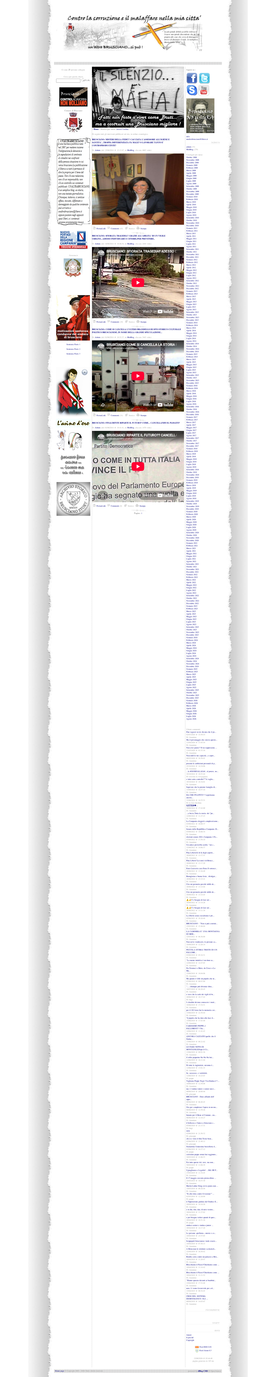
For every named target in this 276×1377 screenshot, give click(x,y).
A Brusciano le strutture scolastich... (201, 1248)
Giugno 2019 (191, 493)
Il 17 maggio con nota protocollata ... (201, 1178)
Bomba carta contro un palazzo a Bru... (202, 1256)
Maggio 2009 (191, 175)
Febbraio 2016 (192, 388)
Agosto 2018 (191, 467)
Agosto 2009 (191, 183)
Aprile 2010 (191, 204)
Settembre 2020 (192, 532)
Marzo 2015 (191, 359)
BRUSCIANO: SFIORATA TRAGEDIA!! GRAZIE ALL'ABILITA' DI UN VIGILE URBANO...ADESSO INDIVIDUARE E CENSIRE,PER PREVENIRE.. (128, 237)
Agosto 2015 (191, 372)
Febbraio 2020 (192, 514)
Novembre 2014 (192, 348)
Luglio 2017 (191, 432)
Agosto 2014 (191, 341)
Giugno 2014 (191, 335)
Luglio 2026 (191, 716)
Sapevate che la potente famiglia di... (201, 787)
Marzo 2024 (191, 642)
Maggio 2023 (191, 616)
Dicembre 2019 (192, 509)
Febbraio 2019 (192, 482)
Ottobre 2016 (191, 409)
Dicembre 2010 (192, 225)
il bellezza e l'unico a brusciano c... (200, 1123)
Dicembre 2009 (192, 194)
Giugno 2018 (191, 461)
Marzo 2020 (191, 516)
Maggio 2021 (191, 553)
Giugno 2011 (191, 241)
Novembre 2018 (192, 474)
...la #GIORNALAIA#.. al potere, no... (202, 771)
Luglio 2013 (191, 307)
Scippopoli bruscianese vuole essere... (201, 1241)
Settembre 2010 (192, 217)
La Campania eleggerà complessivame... (202, 821)
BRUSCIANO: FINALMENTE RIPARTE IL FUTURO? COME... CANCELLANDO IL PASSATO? (136, 422)
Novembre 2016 (192, 411)
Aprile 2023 (191, 613)
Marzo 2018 (191, 453)
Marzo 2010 (191, 202)
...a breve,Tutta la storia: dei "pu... (200, 813)
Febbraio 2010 (192, 199)
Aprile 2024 (191, 645)
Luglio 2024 (191, 653)
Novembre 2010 (192, 223)
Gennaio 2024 (191, 637)
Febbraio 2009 (192, 167)
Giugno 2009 (191, 178)
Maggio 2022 (191, 585)
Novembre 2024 (192, 663)
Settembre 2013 (192, 312)
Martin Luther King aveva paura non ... (202, 1186)
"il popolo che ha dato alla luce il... (200, 1018)
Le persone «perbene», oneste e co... (201, 1233)
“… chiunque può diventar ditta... (199, 986)
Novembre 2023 (192, 632)
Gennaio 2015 (191, 354)
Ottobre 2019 (191, 503)
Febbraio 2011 (192, 230)
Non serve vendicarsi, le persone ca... (201, 941)
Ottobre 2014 (191, 346)
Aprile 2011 (191, 236)
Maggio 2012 (191, 270)
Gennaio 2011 (191, 228)
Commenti (114, 228)
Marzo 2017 (191, 422)
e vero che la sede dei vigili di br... (200, 994)
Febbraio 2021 (192, 545)
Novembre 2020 (192, 537)
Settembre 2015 (192, 375)
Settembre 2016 (192, 406)
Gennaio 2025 (191, 669)
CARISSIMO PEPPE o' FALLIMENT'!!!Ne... (196, 1027)
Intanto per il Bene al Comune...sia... (201, 1115)
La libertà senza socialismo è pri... (200, 915)
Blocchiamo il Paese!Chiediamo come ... (202, 1264)
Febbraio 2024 (192, 640)
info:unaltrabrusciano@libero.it (197, 137)
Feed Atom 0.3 (205, 1350)
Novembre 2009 (192, 191)
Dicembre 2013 (192, 320)
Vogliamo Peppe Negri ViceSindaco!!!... (202, 1081)
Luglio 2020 (191, 527)
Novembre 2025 (192, 695)
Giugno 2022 (191, 587)
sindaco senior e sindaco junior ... (199, 1225)
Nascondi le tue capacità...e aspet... (200, 755)
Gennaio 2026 (191, 700)
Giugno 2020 (191, 524)
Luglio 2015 (191, 369)
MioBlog (130, 150)
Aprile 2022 (191, 582)
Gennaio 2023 (191, 606)
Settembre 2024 (192, 658)
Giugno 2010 (191, 209)
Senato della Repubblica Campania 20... (202, 829)
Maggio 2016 (191, 396)
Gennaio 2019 (191, 480)
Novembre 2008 (192, 160)
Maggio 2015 (191, 364)
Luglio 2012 (191, 275)
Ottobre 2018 (191, 472)
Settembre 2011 (192, 249)
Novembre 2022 (192, 600)
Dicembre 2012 (192, 288)
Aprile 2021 (191, 551)
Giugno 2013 (191, 304)
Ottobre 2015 (191, 377)
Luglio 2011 (191, 244)
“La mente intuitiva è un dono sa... (200, 960)
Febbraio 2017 (192, 419)
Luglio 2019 (191, 495)
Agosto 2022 (191, 593)
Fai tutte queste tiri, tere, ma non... (200, 1162)
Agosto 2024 (191, 655)
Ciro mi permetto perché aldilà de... (200, 884)
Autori (189, 1335)
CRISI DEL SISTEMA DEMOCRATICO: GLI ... (197, 1297)
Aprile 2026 (191, 708)
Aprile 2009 (191, 173)
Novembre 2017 (192, 443)
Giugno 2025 (191, 682)
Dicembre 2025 (192, 697)
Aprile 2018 (191, 456)
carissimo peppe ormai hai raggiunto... (201, 1154)
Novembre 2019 (192, 506)
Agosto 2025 (191, 687)
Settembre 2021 (192, 564)
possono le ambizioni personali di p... (201, 763)
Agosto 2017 (191, 435)
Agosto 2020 (191, 530)
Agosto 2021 (191, 561)
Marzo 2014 (191, 327)
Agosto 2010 (191, 215)
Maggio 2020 (191, 522)
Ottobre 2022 (191, 598)
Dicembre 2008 (192, 162)
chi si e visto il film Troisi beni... (199, 1138)
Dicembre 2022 (192, 603)
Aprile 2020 (191, 519)
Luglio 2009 (191, 181)
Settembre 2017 (192, 438)
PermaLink (101, 228)
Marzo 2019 (191, 485)
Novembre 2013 (192, 317)
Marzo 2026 (191, 705)
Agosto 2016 (191, 404)
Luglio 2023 (191, 621)
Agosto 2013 (191, 309)
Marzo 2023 (191, 611)
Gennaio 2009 (191, 165)
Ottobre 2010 (191, 220)
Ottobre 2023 (191, 629)
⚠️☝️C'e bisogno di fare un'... (198, 900)
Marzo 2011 (191, 233)
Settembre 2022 (192, 595)
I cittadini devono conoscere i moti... (201, 1002)
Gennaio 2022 (191, 574)
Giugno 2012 (191, 272)
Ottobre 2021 (191, 566)
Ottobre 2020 (191, 535)
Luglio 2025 (191, 684)
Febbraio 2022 (192, 577)
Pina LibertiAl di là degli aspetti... (200, 852)
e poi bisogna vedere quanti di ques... (201, 1217)
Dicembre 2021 (192, 572)
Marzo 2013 (191, 296)
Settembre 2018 (192, 469)
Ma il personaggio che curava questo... (201, 739)
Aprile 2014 (191, 330)
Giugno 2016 (191, 398)
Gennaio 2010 (191, 196)
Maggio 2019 (191, 490)
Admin (97, 150)
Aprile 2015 (191, 362)
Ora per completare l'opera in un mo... (201, 1107)
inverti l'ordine (122, 129)
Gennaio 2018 (191, 448)
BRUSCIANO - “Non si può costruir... (202, 923)
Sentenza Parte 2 (73, 349)
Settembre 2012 (192, 280)
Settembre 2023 (192, 627)
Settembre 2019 (192, 501)
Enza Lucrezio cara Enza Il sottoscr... (201, 868)
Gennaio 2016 (191, 385)
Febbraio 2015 (192, 356)
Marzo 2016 (191, 390)
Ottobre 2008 (191, 157)
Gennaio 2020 (191, 511)
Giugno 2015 (191, 367)
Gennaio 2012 (191, 259)
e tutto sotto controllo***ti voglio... (200, 779)
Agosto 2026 (191, 718)
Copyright (190, 1340)
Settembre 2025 (192, 690)
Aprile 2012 (191, 267)
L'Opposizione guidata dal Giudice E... (202, 1201)
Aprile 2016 (191, 393)
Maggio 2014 (191, 333)
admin (188, 146)
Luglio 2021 (191, 558)
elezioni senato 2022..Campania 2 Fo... (202, 837)
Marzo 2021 (191, 548)
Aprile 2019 (191, 488)
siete (188, 1130)
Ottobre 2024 (191, 661)
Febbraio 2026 (192, 703)
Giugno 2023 (191, 619)
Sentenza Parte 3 (73, 353)
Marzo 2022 (191, 579)
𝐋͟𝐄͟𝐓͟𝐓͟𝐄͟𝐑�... (192, 805)
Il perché (190, 1337)
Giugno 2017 (191, 430)
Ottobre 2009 (191, 188)
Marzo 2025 (191, 674)
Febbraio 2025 (192, 671)
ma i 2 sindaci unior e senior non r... (200, 1088)
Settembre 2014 (192, 343)
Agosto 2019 (191, 498)
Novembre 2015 (192, 380)
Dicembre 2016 (192, 414)
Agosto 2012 (191, 278)
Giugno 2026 (191, 713)
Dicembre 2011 (192, 257)
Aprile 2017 (191, 425)
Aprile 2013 (191, 299)
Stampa (143, 228)
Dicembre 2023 (192, 634)
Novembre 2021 (192, 569)
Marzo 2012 (191, 265)
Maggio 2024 (191, 648)
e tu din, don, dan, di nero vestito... (200, 1209)
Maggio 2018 (191, 459)
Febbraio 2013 (192, 293)
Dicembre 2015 (192, 383)
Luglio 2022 (191, 590)
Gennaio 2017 (191, 417)
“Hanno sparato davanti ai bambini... (201, 1280)
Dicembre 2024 (192, 666)
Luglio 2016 (191, 401)
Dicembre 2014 (192, 351)
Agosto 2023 (191, 624)
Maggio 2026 (191, 711)
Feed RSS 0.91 (205, 1347)
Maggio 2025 (191, 679)
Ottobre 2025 (191, 692)
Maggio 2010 (191, 207)
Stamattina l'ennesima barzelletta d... (201, 1146)
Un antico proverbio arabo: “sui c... (200, 844)
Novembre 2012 (192, 286)
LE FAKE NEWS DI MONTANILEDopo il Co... (197, 1048)
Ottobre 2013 (191, 314)
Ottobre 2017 (191, 440)
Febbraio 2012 (192, 262)
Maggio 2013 (191, 301)
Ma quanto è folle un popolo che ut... (201, 978)
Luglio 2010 (191, 212)
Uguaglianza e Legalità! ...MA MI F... (202, 1170)
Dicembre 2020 (192, 540)
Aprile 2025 (191, 676)
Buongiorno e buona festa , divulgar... (201, 876)
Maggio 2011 (191, 238)
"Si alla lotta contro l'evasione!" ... (200, 1193)
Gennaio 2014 (191, 322)
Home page (59, 1371)
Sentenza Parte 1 (73, 344)
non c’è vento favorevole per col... (200, 1288)
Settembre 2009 (192, 186)
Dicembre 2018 (192, 477)
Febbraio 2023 (192, 608)
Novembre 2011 (192, 254)
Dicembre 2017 (192, 446)
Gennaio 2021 (191, 543)
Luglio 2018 (191, 464)
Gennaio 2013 (191, 291)
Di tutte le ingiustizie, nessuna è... (200, 1065)
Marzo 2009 (191, 170)
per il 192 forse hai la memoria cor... (201, 1010)
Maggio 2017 (191, 427)
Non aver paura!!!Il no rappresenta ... (201, 747)
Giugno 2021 (191, 556)
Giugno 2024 (191, 650)
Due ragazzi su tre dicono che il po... (201, 732)
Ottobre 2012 (191, 283)
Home (96, 129)
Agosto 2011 (191, 246)
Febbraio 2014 (192, 325)
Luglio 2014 (191, 338)
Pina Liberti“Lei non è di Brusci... (200, 860)
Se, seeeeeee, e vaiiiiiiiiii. (196, 1073)
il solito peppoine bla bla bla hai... (200, 1057)
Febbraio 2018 (192, 451)
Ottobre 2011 (191, 251)
